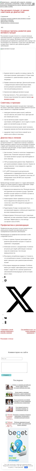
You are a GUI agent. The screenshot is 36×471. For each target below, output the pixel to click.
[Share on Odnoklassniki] (5, 323)
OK (26, 467)
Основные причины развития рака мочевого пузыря (15, 18)
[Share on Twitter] (19, 314)
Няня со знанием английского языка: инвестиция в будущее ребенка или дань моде (22, 387)
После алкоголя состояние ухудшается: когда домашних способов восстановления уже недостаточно (22, 402)
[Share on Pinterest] (5, 281)
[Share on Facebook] (5, 277)
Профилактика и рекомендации (10, 23)
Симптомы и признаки (7, 20)
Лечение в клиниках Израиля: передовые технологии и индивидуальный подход (22, 416)
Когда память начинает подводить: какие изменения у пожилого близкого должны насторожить (22, 395)
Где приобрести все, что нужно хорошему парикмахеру (28, 331)
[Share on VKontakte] (5, 319)
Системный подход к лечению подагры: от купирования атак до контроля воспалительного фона (22, 410)
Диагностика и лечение (7, 21)
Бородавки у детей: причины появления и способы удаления (6, 331)
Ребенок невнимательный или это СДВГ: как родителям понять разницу (22, 423)
